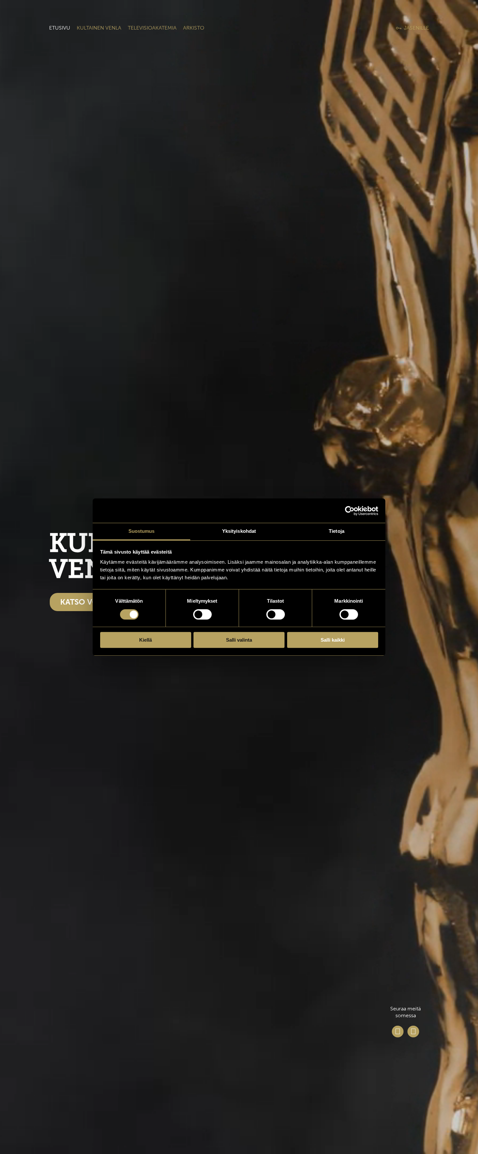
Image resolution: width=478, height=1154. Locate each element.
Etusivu (59, 28)
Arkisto (193, 28)
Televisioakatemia (152, 28)
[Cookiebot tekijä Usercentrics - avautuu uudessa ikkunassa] (349, 511)
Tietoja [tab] (336, 531)
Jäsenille (416, 28)
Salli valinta (239, 640)
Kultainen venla (99, 28)
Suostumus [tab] (141, 531)
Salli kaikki (333, 640)
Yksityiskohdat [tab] (239, 531)
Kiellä (145, 640)
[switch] (202, 614)
